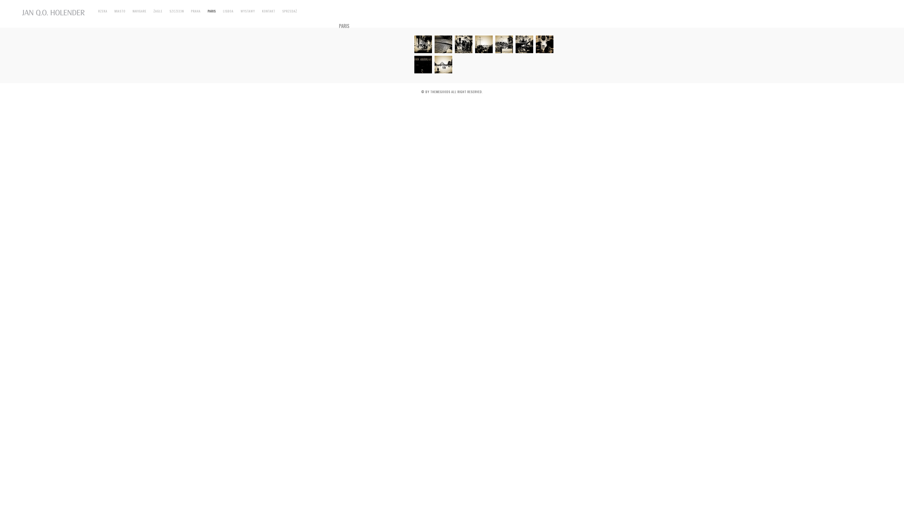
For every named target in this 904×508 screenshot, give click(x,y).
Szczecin (177, 10)
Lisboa (228, 10)
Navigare (139, 10)
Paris (212, 10)
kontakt (268, 10)
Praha (196, 10)
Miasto (119, 10)
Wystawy (248, 10)
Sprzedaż (289, 10)
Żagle (157, 10)
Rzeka (102, 10)
